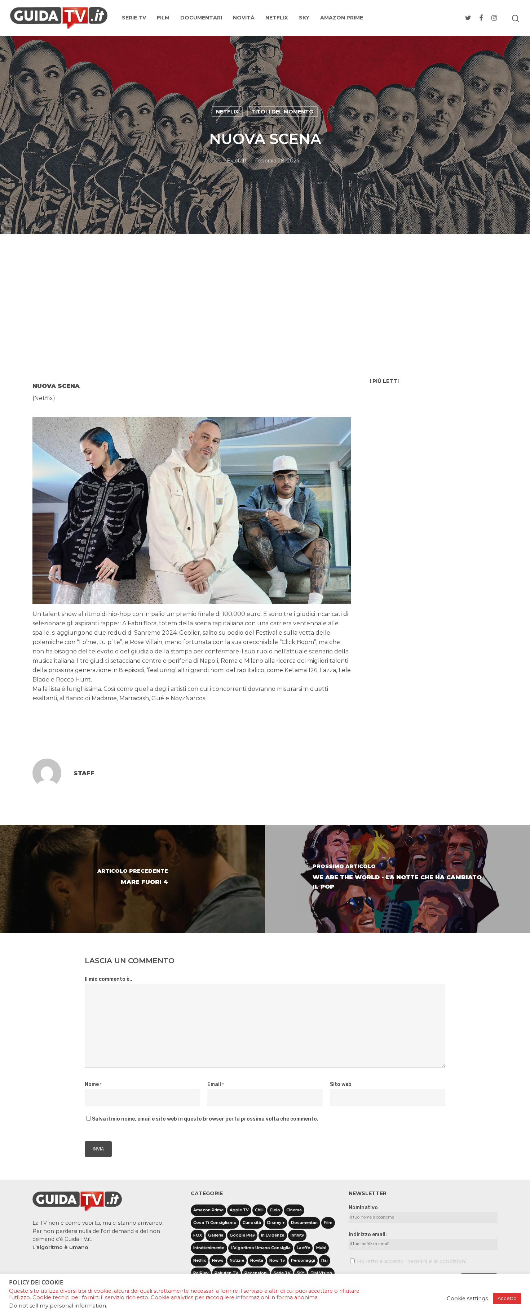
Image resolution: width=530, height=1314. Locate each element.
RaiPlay (200, 1273)
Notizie (237, 1260)
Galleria (216, 1235)
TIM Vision (321, 1273)
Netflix (276, 17)
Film (163, 17)
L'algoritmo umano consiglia (261, 1248)
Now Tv (277, 1260)
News (218, 1260)
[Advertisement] (265, 322)
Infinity (297, 1235)
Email (215, 1084)
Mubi (321, 1248)
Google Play (242, 1235)
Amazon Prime (341, 17)
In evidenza (272, 1235)
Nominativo (363, 1207)
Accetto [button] (507, 1298)
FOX (197, 1235)
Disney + (276, 1222)
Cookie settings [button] (467, 1298)
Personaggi (303, 1260)
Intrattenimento (209, 1248)
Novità (244, 17)
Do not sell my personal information (57, 1305)
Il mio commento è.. (108, 979)
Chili (259, 1210)
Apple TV (239, 1210)
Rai (324, 1260)
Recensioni (256, 1273)
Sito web (341, 1084)
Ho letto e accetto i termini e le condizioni (412, 1261)
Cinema (294, 1210)
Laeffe (303, 1248)
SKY (304, 17)
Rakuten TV (226, 1273)
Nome (93, 1084)
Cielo (275, 1210)
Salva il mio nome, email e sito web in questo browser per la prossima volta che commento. (205, 1119)
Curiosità (252, 1222)
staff (240, 160)
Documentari (201, 17)
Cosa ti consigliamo (215, 1222)
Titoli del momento (282, 111)
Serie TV (134, 17)
